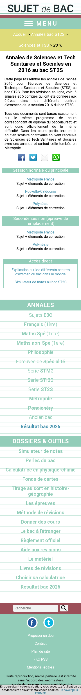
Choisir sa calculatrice (40, 577)
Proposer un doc (40, 635)
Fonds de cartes (40, 479)
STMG (41, 371)
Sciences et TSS (34, 45)
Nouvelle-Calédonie (40, 191)
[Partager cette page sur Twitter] (33, 157)
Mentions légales (40, 667)
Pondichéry (40, 408)
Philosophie (41, 352)
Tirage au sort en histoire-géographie (40, 491)
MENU (47, 23)
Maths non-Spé (40, 343)
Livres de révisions (40, 568)
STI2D (40, 380)
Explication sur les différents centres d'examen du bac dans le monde (40, 272)
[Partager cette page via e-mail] (44, 157)
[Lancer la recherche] (64, 608)
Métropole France (40, 179)
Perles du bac (41, 460)
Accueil (20, 34)
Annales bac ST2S (47, 34)
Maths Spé (40, 334)
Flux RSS (41, 659)
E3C (40, 315)
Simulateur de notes (40, 451)
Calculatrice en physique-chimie (41, 470)
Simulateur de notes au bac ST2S (41, 282)
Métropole (40, 399)
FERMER (40, 693)
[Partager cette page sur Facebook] (21, 157)
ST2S (40, 389)
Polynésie (41, 204)
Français (40, 324)
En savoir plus (69, 690)
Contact (41, 643)
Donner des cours (40, 522)
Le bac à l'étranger (40, 531)
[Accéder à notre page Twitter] (48, 622)
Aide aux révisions (40, 550)
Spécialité (40, 361)
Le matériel (40, 559)
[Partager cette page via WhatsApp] (56, 157)
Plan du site (40, 651)
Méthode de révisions (40, 512)
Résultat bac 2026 (40, 426)
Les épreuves (40, 503)
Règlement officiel (40, 540)
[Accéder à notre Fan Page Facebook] (32, 622)
